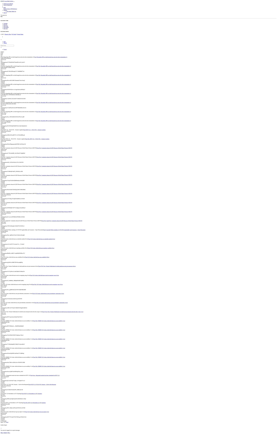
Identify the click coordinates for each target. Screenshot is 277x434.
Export (5, 49)
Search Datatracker (7, 5)
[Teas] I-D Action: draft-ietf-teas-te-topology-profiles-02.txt (40, 248)
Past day (5, 24)
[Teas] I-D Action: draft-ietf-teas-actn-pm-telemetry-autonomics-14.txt (48, 293)
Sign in (5, 12)
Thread (5, 43)
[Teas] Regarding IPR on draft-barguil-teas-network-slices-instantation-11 (50, 57)
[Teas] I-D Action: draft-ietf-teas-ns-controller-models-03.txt (41, 239)
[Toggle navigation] (14, 1)
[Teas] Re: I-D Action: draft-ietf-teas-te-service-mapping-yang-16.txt (47, 284)
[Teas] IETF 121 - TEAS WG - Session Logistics (34, 129)
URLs (8, 432)
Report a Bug (8, 34)
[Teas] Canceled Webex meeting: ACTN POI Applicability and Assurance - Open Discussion (64, 229)
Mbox (2, 432)
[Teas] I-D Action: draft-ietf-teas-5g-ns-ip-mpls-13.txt (37, 411)
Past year (5, 28)
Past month (6, 27)
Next (7, 422)
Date (4, 41)
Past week (5, 26)
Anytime (5, 23)
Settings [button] (5, 10)
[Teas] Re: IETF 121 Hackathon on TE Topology (34, 402)
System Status (20, 34)
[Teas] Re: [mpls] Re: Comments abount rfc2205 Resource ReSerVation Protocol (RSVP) (61, 220)
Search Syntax (6, 8)
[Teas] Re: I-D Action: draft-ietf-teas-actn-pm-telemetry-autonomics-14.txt (51, 302)
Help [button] (4, 7)
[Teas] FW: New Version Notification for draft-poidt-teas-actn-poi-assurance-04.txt (57, 266)
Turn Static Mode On (11, 11)
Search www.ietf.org (8, 3)
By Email (14, 34)
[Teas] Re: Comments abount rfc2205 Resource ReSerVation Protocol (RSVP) (54, 148)
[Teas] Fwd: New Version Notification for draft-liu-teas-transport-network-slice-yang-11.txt (62, 311)
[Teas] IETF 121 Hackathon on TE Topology (31, 393)
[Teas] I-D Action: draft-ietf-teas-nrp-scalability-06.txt (37, 257)
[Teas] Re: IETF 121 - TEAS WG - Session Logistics (37, 139)
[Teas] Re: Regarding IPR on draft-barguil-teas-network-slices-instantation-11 (53, 66)
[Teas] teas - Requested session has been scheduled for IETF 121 (45, 375)
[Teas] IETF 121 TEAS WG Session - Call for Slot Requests (42, 384)
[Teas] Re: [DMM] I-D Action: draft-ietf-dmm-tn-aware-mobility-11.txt (49, 320)
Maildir (5, 432)
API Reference (13, 8)
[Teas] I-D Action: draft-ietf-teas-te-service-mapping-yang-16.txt (44, 275)
